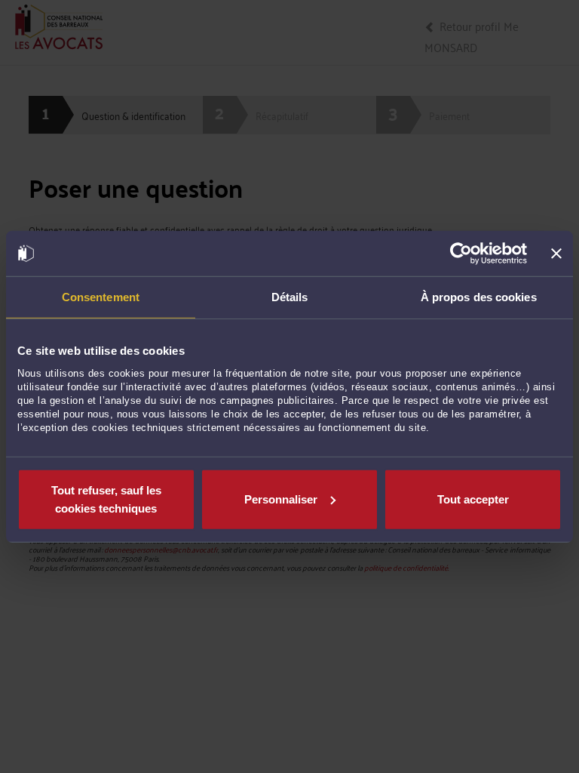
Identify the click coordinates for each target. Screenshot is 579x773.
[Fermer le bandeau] (556, 253)
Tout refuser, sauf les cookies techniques (106, 498)
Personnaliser (280, 498)
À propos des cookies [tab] (479, 297)
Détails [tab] (289, 297)
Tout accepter (473, 498)
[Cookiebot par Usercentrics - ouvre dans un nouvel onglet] (461, 253)
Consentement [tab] (100, 297)
